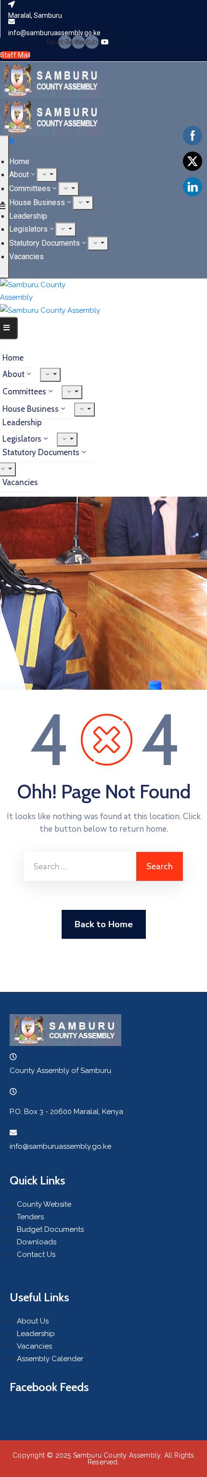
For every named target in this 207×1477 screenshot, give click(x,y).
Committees (30, 188)
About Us (33, 1321)
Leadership (28, 216)
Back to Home (104, 924)
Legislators (28, 229)
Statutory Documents (44, 243)
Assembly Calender (50, 1358)
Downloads (36, 1242)
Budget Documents (50, 1229)
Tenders (30, 1216)
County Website (44, 1204)
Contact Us (36, 1254)
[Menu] (47, 175)
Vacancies (26, 256)
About (19, 174)
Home (19, 161)
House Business (37, 202)
